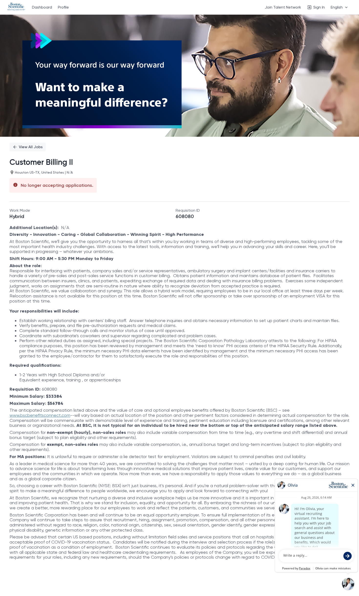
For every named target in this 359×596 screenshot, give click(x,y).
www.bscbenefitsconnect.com (40, 415)
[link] (16, 7)
